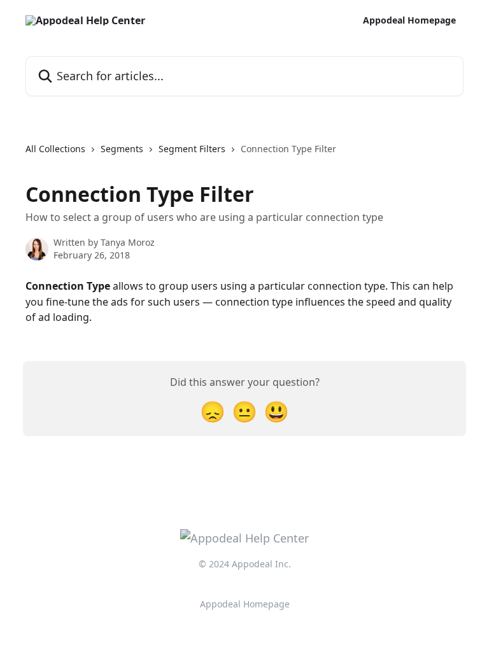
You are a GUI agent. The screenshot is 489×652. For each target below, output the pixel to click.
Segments (122, 149)
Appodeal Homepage (409, 20)
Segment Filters (192, 149)
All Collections (55, 149)
